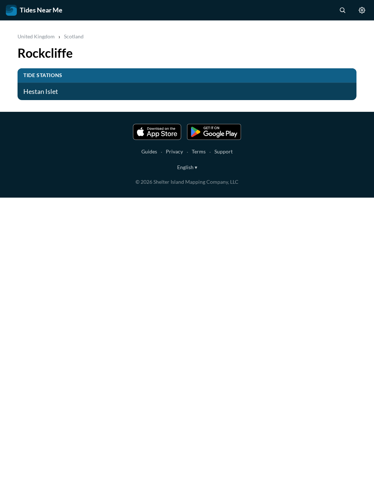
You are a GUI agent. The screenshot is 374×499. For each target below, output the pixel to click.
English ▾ (187, 167)
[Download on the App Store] (157, 132)
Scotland (74, 36)
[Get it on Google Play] (214, 132)
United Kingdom (36, 36)
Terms (199, 151)
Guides (149, 151)
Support (223, 151)
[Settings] (362, 10)
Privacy (174, 151)
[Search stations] (342, 10)
